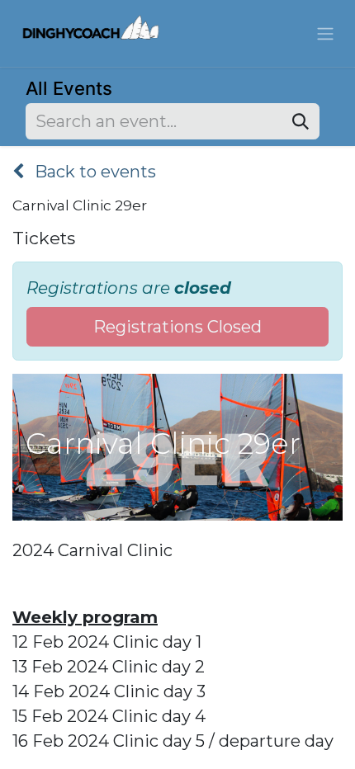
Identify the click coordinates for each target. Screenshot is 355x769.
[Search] (301, 121)
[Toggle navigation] (325, 34)
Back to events (93, 172)
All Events (69, 88)
